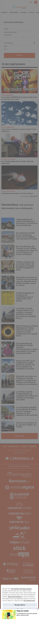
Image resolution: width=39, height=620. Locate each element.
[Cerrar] (38, 609)
